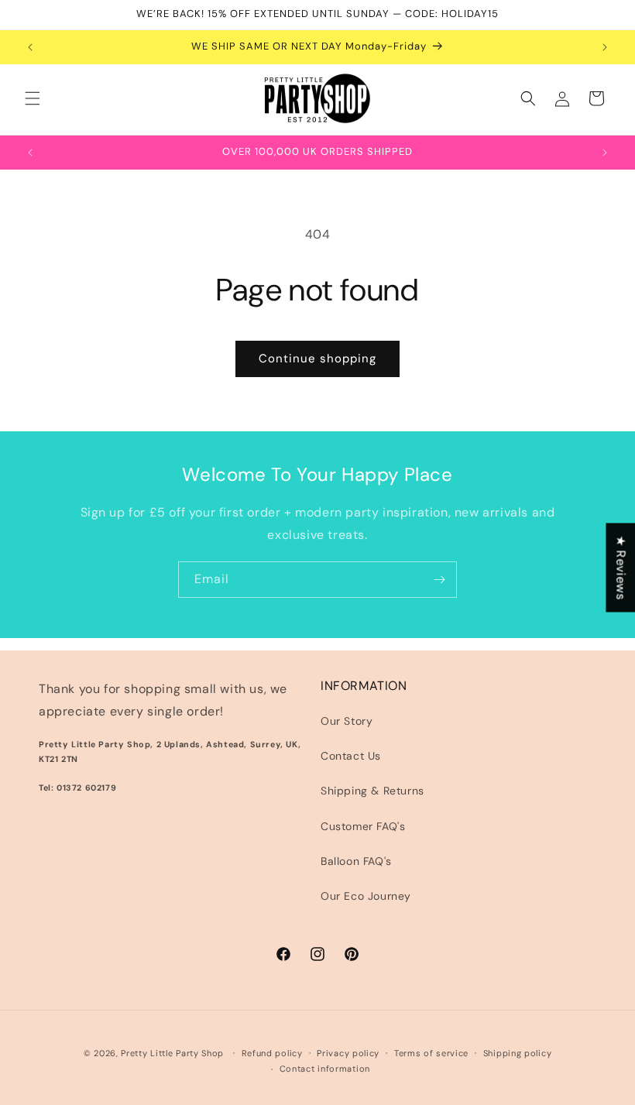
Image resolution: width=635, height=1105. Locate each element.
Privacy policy (348, 1053)
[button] (32, 98)
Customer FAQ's (363, 826)
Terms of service (431, 1053)
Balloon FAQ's (356, 861)
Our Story (346, 721)
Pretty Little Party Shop (172, 1053)
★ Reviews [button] (621, 567)
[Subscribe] (439, 579)
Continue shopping (317, 358)
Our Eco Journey (366, 896)
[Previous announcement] (30, 47)
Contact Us (351, 756)
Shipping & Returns (372, 791)
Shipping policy (517, 1053)
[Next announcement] (605, 47)
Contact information (325, 1068)
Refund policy (272, 1053)
